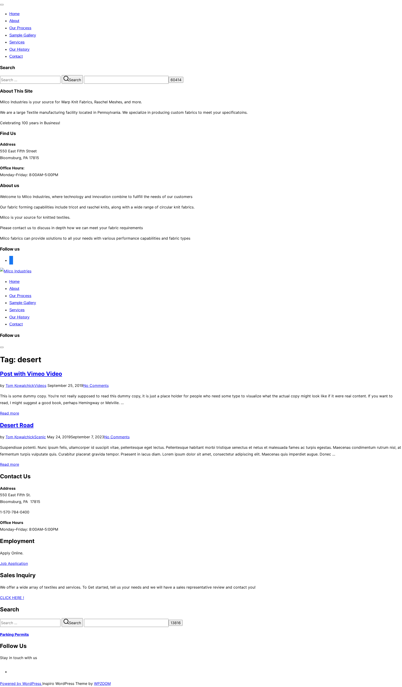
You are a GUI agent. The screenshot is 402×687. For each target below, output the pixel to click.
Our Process (20, 28)
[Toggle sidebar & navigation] (2, 347)
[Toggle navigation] (2, 4)
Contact (16, 56)
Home (14, 14)
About (14, 21)
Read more (9, 413)
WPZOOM (102, 683)
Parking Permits (14, 634)
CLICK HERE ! (12, 597)
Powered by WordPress (21, 683)
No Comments (96, 385)
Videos (40, 385)
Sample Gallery (22, 35)
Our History (19, 49)
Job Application (14, 563)
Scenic (40, 437)
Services (17, 42)
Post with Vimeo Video (31, 373)
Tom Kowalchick (20, 385)
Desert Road (17, 425)
